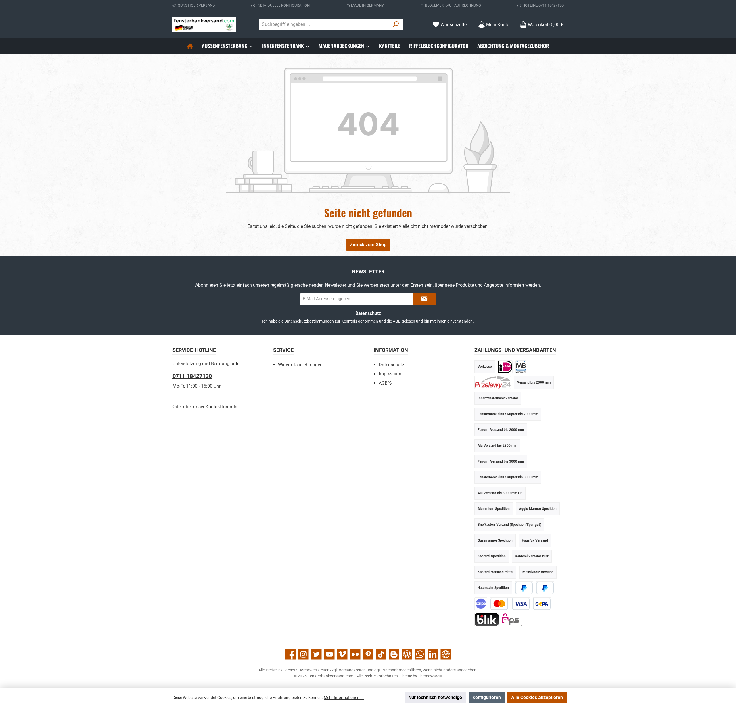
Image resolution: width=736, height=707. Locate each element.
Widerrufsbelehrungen (300, 364)
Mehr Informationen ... (344, 697)
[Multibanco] (520, 366)
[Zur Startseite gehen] (204, 24)
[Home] (190, 46)
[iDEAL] (505, 366)
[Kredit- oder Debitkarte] (510, 603)
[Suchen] (396, 24)
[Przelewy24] (492, 382)
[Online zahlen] (480, 603)
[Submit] (424, 299)
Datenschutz (391, 364)
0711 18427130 (192, 376)
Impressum (390, 374)
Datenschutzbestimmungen (309, 321)
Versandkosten (352, 670)
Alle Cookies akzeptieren (537, 697)
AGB (397, 321)
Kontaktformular (222, 406)
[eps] (512, 619)
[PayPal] (524, 587)
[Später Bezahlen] (545, 587)
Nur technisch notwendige (435, 697)
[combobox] (324, 24)
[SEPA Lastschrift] (542, 603)
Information (391, 350)
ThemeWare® (430, 676)
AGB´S (385, 383)
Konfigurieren (486, 697)
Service (283, 350)
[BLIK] (486, 619)
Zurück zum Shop (368, 244)
